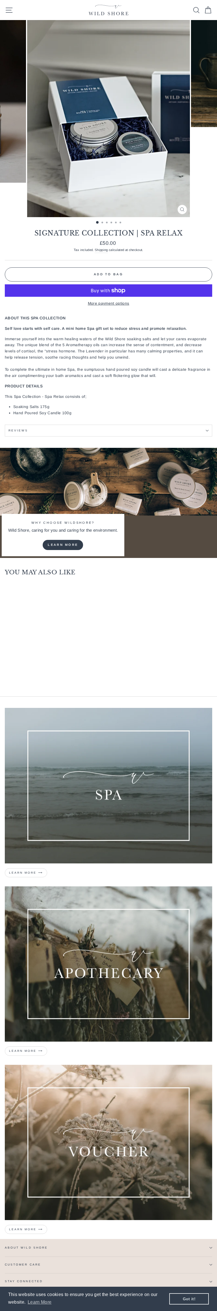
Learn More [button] (39, 1302)
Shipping (101, 250)
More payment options (108, 303)
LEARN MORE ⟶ (26, 1050)
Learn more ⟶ (26, 872)
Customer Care (23, 1264)
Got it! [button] (189, 1299)
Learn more (63, 544)
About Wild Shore (26, 1247)
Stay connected (24, 1281)
